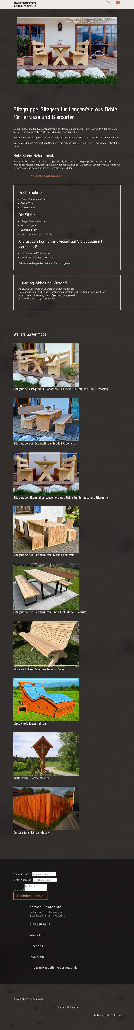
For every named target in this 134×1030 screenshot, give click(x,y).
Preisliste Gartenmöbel (46, 176)
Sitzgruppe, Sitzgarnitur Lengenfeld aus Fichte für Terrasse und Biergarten (61, 497)
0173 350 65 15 (40, 924)
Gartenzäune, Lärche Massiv (31, 832)
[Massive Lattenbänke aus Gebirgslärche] (46, 665)
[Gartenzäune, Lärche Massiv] (46, 828)
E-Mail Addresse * (23, 880)
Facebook (36, 946)
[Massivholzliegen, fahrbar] (46, 719)
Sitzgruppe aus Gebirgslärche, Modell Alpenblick (44, 443)
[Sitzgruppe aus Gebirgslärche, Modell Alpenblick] (46, 439)
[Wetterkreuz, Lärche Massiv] (46, 774)
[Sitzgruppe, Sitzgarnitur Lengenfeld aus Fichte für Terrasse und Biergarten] (46, 493)
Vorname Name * (22, 874)
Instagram (37, 957)
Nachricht (18, 890)
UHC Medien (114, 1015)
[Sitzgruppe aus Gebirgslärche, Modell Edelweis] (46, 551)
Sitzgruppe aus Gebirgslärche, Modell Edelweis (43, 555)
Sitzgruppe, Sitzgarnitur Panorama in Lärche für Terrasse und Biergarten (60, 389)
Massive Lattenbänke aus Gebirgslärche (38, 669)
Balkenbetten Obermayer (46, 912)
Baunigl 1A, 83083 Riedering (47, 915)
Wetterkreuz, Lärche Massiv (31, 778)
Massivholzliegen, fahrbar (30, 723)
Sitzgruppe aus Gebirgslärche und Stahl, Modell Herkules (50, 612)
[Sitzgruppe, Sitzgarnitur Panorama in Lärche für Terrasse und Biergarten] (46, 385)
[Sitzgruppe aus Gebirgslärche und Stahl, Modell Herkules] (46, 608)
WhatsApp (37, 935)
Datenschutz (74, 1007)
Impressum (59, 1007)
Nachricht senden (30, 896)
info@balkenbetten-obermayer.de (54, 967)
